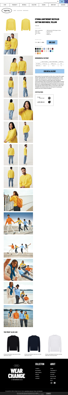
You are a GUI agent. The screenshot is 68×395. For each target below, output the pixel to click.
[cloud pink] (46, 51)
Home (15, 10)
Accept (48, 393)
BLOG (62, 1)
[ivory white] (48, 51)
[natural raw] (42, 49)
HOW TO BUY (52, 42)
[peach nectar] (36, 53)
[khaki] (38, 51)
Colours (43, 5)
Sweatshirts (25, 10)
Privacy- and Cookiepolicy (38, 391)
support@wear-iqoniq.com (28, 391)
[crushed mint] (52, 51)
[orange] (38, 53)
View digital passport (50, 71)
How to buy (53, 5)
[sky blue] (44, 49)
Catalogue (63, 5)
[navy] (38, 49)
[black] (36, 49)
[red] (42, 51)
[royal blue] (50, 51)
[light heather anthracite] (48, 49)
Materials (24, 5)
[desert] (50, 49)
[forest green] (40, 49)
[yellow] (40, 53)
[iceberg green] (40, 51)
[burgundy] (52, 49)
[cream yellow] (44, 51)
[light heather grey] (46, 49)
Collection (34, 5)
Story (5, 5)
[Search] (58, 1)
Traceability (14, 5)
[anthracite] (36, 51)
